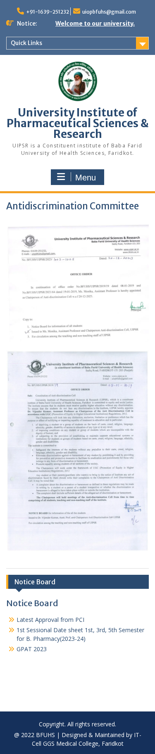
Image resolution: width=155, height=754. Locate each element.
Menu (85, 177)
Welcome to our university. (95, 23)
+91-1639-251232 (47, 12)
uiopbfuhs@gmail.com (109, 12)
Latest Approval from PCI (50, 615)
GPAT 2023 (32, 645)
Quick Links (26, 43)
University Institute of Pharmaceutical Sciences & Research (77, 123)
